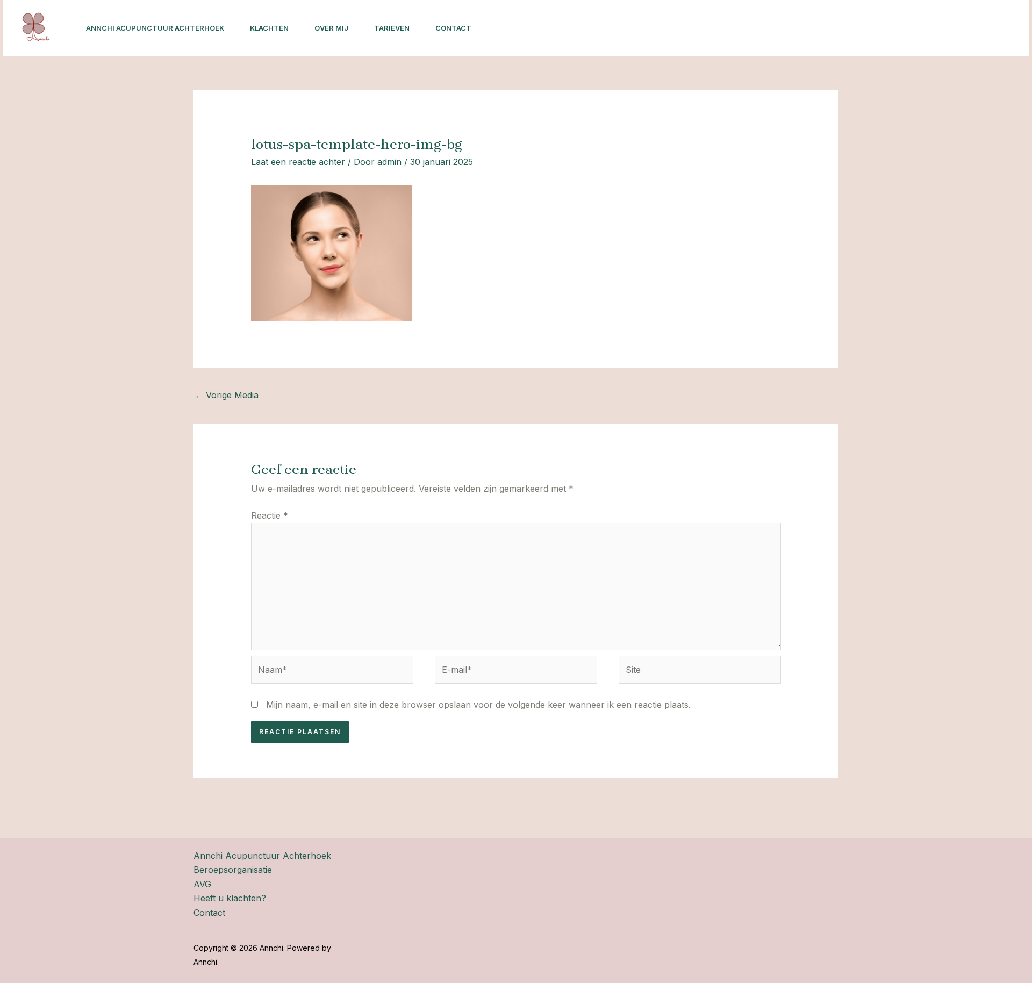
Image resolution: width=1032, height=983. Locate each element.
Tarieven (392, 28)
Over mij (331, 28)
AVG (202, 884)
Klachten (269, 28)
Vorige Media (227, 395)
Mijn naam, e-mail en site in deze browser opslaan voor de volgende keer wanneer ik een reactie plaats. (478, 704)
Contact (453, 28)
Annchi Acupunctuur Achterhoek (155, 28)
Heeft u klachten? (230, 898)
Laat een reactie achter (298, 161)
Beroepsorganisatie (233, 869)
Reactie (269, 515)
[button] (948, 28)
